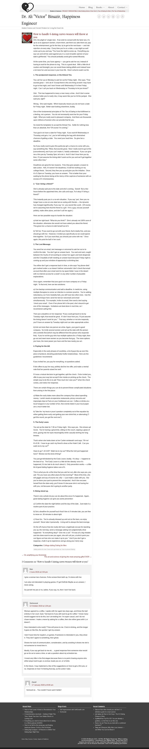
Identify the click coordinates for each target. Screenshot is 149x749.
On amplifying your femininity (34, 555)
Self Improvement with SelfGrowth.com (72, 709)
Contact (121, 7)
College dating (49, 545)
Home (82, 7)
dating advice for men (40, 549)
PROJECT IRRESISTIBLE (70, 11)
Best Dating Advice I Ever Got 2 (88, 11)
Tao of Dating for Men (104, 11)
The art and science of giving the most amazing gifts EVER (68, 557)
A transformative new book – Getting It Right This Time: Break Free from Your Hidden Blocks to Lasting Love (40, 716)
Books (99, 7)
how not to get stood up (54, 549)
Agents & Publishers (43, 739)
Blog (90, 7)
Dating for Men (61, 545)
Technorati (63, 712)
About (111, 7)
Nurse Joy (98, 723)
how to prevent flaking (68, 549)
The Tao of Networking (118, 11)
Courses (30, 739)
